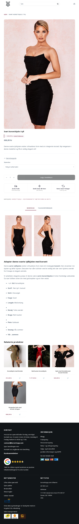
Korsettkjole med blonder (15, 371)
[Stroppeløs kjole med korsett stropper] (15, 392)
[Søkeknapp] (57, 4)
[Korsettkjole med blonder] (15, 356)
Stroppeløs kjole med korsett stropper (15, 408)
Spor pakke (8, 485)
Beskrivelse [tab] (30, 208)
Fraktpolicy (44, 440)
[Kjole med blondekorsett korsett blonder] (63, 356)
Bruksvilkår (8, 489)
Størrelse (7, 162)
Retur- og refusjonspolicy (49, 446)
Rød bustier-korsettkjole (39, 371)
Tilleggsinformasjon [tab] (45, 208)
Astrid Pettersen (18, 136)
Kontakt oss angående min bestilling (16, 449)
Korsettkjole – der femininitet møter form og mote (31, 199)
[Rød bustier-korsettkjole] (39, 356)
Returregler (8, 492)
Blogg (42, 436)
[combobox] (38, 4)
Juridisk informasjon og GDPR (50, 452)
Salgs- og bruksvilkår (47, 449)
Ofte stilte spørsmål (11, 482)
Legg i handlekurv (46, 177)
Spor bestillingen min (11, 446)
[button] (10, 158)
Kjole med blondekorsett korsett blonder (63, 372)
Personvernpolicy (46, 443)
